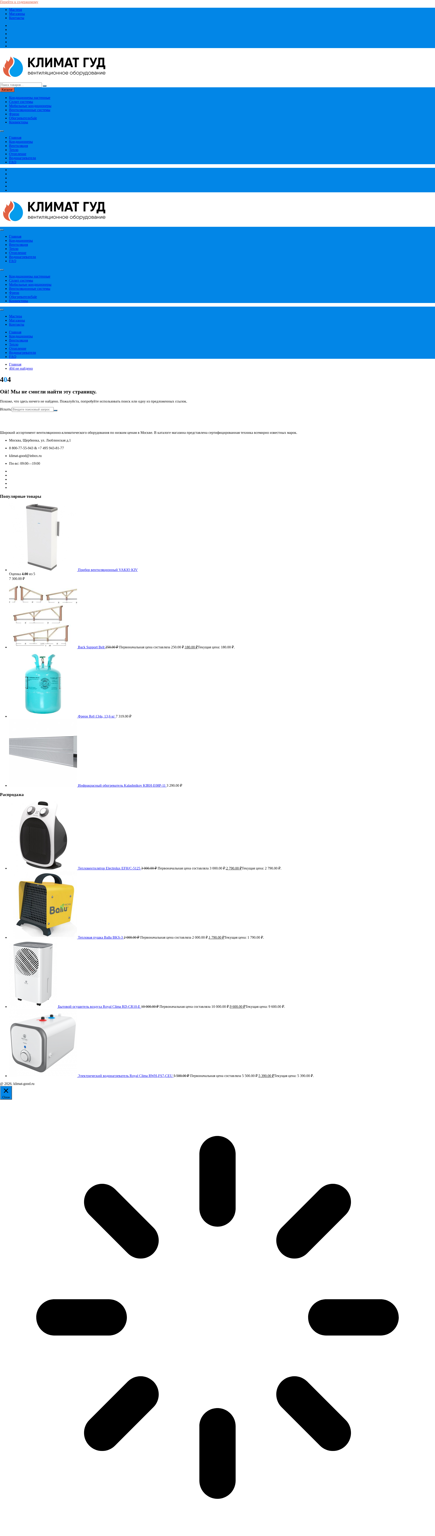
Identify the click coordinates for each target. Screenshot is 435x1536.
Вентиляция (18, 146)
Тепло (13, 150)
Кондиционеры (21, 142)
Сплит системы (21, 102)
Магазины (17, 14)
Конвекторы (18, 122)
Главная (15, 137)
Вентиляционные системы (29, 110)
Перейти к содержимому (19, 2)
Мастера (15, 10)
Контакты (16, 18)
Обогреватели (23, 118)
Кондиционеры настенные (29, 98)
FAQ (12, 162)
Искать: (6, 409)
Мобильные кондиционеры (30, 106)
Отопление (17, 154)
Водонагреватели (22, 158)
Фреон (14, 114)
